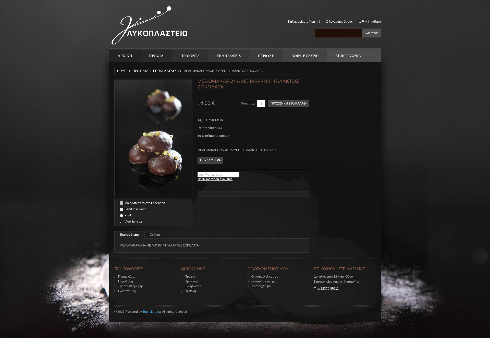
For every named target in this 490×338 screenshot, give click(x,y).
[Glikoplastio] (149, 27)
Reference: (206, 128)
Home (121, 71)
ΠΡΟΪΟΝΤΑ (190, 56)
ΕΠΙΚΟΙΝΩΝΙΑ (348, 56)
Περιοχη (266, 56)
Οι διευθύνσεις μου (264, 281)
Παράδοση (125, 281)
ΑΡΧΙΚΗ (125, 56)
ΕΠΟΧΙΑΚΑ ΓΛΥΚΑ (166, 71)
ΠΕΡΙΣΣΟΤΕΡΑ (210, 160)
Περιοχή (190, 291)
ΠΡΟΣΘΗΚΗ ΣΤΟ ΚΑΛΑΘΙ (289, 103)
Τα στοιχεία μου (262, 286)
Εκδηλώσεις (193, 286)
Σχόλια (155, 235)
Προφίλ (190, 276)
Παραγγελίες (126, 276)
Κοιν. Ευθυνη (305, 56)
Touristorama (152, 312)
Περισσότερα (129, 235)
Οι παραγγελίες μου (264, 276)
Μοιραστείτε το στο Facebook (145, 203)
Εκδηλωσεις (229, 56)
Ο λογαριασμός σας (339, 21)
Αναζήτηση (371, 33)
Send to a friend (135, 209)
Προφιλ (156, 56)
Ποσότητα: (248, 103)
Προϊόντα (191, 281)
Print (128, 215)
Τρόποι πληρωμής (130, 286)
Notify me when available (215, 179)
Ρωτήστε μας (127, 291)
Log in (314, 21)
